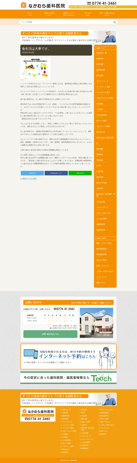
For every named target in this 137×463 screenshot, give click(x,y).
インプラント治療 (103, 87)
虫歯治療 (99, 58)
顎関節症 (99, 154)
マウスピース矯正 (103, 92)
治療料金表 (100, 224)
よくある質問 (101, 219)
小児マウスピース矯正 (104, 98)
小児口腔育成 (101, 115)
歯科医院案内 (101, 249)
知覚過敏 (99, 149)
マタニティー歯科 (103, 126)
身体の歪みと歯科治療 (104, 138)
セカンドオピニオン (104, 213)
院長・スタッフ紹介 (104, 243)
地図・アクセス (102, 266)
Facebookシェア (56, 173)
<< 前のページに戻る (28, 178)
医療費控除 (100, 230)
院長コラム (100, 283)
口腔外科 (99, 188)
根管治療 (99, 64)
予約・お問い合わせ (107, 14)
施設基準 (103, 434)
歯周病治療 (100, 70)
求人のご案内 (101, 260)
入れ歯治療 (100, 202)
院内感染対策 (101, 254)
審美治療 (99, 75)
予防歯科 (99, 160)
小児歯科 (99, 104)
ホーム (30, 14)
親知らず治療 (101, 183)
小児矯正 (99, 109)
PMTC (98, 166)
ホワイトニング (102, 81)
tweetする (32, 173)
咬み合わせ (100, 132)
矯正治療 (99, 177)
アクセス (87, 14)
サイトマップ (101, 277)
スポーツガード (102, 207)
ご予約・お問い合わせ (104, 271)
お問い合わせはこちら (50, 334)
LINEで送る (80, 173)
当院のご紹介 (49, 14)
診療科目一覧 (101, 53)
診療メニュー (68, 14)
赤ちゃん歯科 (101, 121)
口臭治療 (99, 171)
